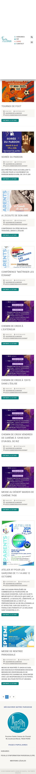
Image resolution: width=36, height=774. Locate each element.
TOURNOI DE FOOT (11, 106)
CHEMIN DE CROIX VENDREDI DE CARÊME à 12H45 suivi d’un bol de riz (17, 438)
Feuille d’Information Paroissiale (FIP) (18, 755)
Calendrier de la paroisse (13, 113)
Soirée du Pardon (11, 157)
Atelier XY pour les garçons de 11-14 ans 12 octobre (15, 573)
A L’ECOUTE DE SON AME (14, 215)
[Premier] (3, 697)
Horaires (5, 751)
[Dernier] (14, 697)
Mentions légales (18, 761)
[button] (31, 37)
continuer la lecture (9, 120)
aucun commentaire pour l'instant (16, 115)
